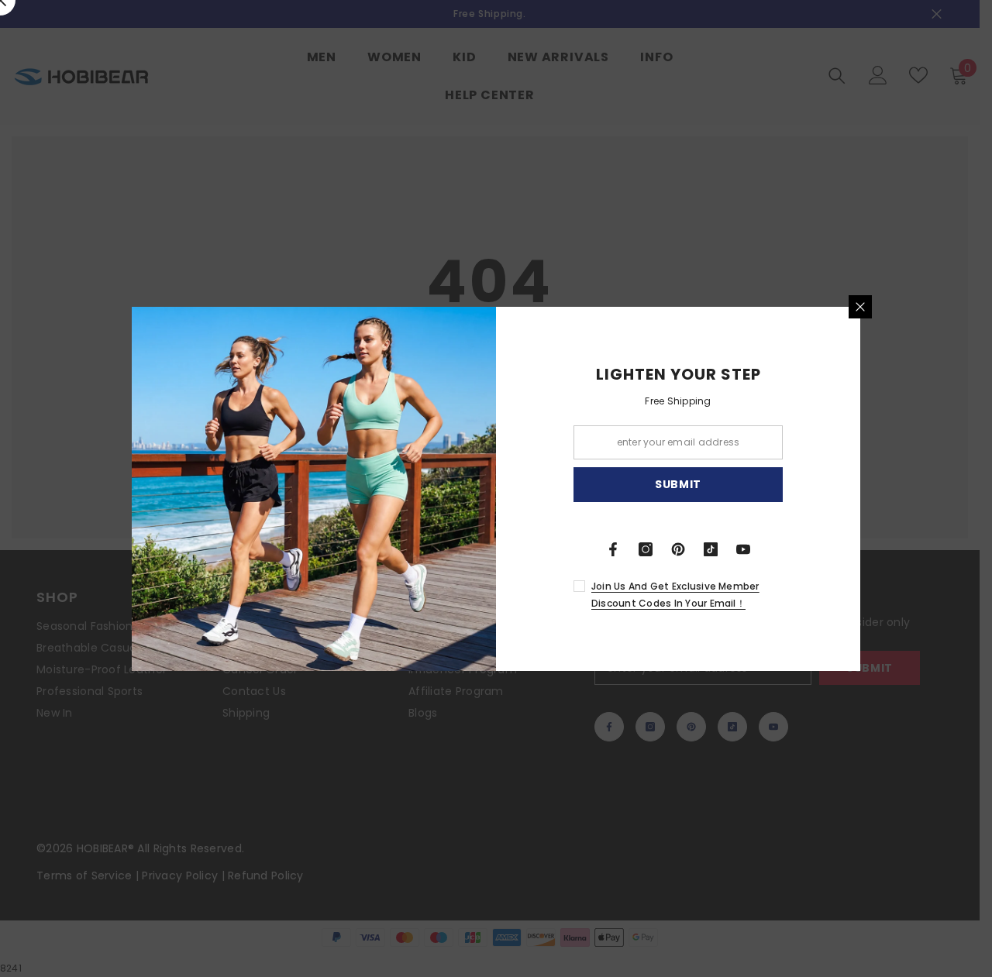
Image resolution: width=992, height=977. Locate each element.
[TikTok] (710, 549)
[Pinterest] (678, 549)
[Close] (860, 306)
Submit (678, 484)
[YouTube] (743, 549)
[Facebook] (613, 549)
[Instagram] (645, 549)
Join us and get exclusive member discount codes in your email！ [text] (675, 595)
